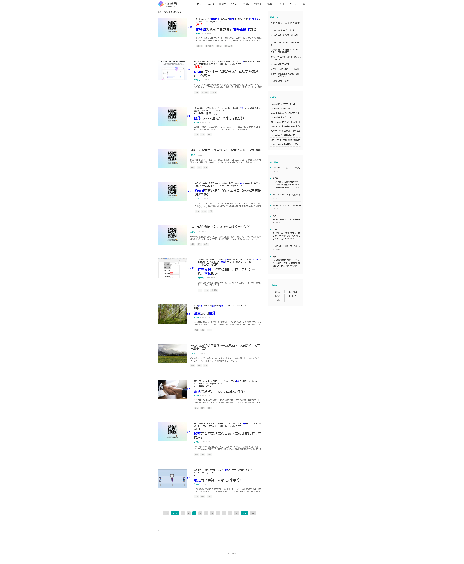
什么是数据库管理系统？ (280, 81)
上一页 (175, 513)
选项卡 (206, 244)
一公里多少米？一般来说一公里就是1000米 (286, 168)
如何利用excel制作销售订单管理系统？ (285, 69)
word (197, 428)
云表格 (211, 4)
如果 (192, 244)
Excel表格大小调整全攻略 (281, 117)
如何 (197, 308)
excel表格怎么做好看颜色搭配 (283, 135)
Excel (275, 229)
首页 (199, 4)
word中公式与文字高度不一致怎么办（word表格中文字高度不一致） (225, 347)
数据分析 (200, 46)
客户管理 (234, 4)
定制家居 (258, 4)
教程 (205, 365)
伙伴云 (277, 292)
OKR (188, 69)
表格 (274, 216)
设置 (188, 313)
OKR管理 (197, 80)
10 (236, 513)
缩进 (209, 454)
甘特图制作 (214, 19)
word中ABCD (202, 386)
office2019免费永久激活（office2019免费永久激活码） (287, 205)
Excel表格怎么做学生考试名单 (283, 104)
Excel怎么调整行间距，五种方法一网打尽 (286, 246)
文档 (205, 168)
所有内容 (201, 278)
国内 (279, 260)
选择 (199, 365)
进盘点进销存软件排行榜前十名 (282, 30)
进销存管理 (292, 292)
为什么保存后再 (208, 264)
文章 (209, 134)
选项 (188, 389)
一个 (202, 134)
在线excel (294, 4)
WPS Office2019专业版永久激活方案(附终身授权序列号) (286, 195)
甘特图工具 (228, 46)
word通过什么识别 (205, 113)
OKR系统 (205, 92)
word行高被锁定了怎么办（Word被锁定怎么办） (221, 226)
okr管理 (213, 92)
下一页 (244, 513)
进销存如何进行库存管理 (280, 64)
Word (189, 191)
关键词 (270, 4)
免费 (274, 256)
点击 (202, 454)
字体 (226, 259)
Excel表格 (292, 296)
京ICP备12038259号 (231, 554)
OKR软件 (223, 4)
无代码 (275, 178)
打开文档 (190, 267)
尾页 (253, 513)
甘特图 (246, 4)
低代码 (277, 296)
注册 (282, 4)
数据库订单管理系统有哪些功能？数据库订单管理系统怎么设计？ (285, 75)
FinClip (277, 300)
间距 (209, 330)
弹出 (210, 211)
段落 (188, 116)
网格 (192, 168)
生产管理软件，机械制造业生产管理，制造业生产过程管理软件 (285, 50)
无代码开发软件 (284, 187)
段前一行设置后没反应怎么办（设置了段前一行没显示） (226, 150)
